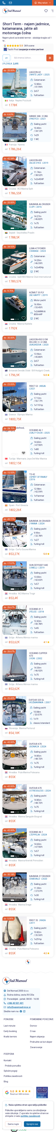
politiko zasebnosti (30, 1116)
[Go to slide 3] (18, 96)
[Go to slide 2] (15, 96)
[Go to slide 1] (12, 96)
